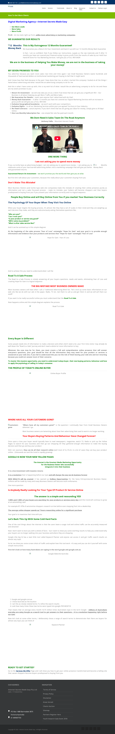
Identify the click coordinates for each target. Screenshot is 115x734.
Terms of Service (49, 690)
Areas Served (48, 702)
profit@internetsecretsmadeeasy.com (30, 3)
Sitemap (46, 710)
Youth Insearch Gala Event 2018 (55, 719)
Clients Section (49, 706)
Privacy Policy (48, 694)
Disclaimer (47, 698)
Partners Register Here (52, 714)
